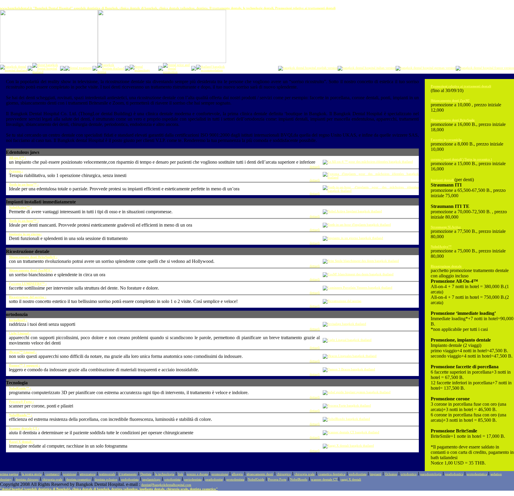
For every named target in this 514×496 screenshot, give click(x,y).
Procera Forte (277, 479)
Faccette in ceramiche (446, 139)
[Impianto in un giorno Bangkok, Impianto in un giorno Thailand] (353, 238)
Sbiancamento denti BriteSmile (453, 120)
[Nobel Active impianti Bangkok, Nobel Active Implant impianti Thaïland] (352, 211)
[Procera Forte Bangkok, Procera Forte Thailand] (347, 405)
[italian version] (367, 67)
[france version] (485, 67)
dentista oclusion (106, 479)
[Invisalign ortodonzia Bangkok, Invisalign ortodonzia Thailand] (344, 324)
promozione (219, 474)
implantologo (151, 479)
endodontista (357, 474)
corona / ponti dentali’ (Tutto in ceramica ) (461, 159)
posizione (69, 474)
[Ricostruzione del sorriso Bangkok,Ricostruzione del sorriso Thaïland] (342, 301)
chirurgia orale (304, 474)
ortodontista (172, 479)
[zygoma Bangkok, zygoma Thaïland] (371, 177)
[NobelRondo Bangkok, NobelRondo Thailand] (346, 419)
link (180, 474)
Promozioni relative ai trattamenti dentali (461, 86)
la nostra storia (32, 474)
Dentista (145, 474)
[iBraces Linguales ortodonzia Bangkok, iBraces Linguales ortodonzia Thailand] (350, 356)
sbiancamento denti (260, 474)
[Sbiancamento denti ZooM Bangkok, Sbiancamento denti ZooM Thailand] (358, 274)
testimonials (107, 474)
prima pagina (9, 474)
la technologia (164, 474)
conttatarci (52, 474)
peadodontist (214, 479)
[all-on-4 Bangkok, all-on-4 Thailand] (368, 161)
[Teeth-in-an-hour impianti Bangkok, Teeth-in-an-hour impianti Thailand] (357, 224)
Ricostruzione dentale (446, 266)
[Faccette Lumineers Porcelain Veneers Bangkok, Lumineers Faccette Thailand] (357, 287)
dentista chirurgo (27, 479)
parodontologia (430, 474)
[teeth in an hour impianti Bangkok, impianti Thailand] (371, 190)
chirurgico (284, 474)
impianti (375, 474)
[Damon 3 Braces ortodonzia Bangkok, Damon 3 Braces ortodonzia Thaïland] (349, 369)
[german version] (426, 67)
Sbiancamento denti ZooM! (450, 100)
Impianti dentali (443, 180)
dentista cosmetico (78, 479)
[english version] (308, 67)
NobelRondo (299, 479)
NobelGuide (256, 479)
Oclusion (391, 474)
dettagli (315, 166)
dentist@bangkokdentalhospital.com (166, 484)
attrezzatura (87, 474)
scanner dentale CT (324, 479)
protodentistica (477, 474)
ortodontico (409, 474)
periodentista (193, 479)
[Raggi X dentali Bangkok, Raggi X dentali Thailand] (348, 445)
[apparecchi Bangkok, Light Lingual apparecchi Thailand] (347, 340)
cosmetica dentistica (331, 474)
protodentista (235, 479)
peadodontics (454, 474)
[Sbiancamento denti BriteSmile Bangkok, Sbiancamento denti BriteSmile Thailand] (361, 261)
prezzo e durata (197, 474)
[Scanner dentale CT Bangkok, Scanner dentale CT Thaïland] (351, 432)
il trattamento (128, 474)
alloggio (237, 474)
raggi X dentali (351, 479)
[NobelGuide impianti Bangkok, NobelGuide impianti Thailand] (357, 392)
